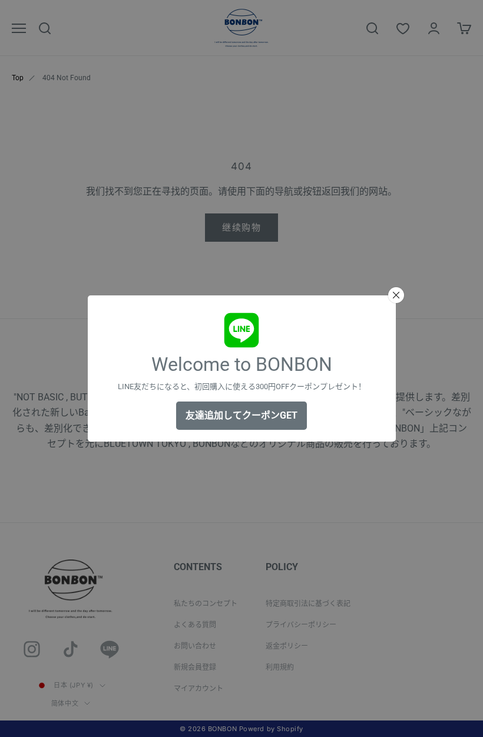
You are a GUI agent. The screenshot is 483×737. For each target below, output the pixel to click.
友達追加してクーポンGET (241, 415)
